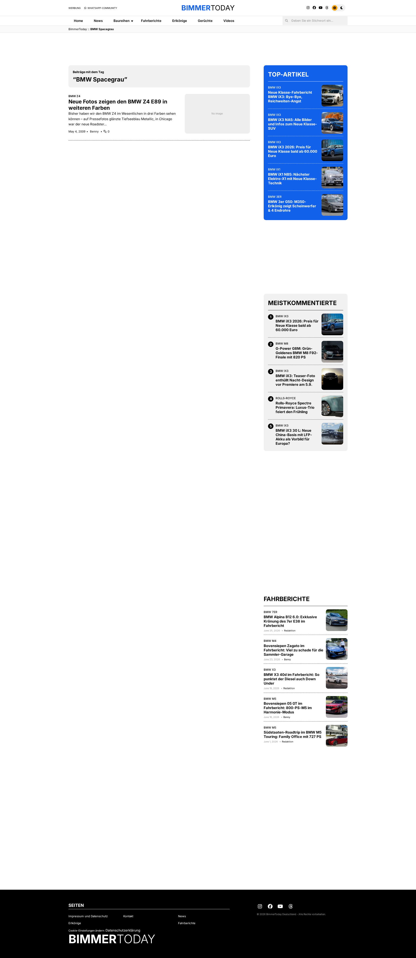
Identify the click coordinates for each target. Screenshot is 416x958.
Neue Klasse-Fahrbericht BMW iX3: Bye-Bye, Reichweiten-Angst (290, 96)
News (98, 21)
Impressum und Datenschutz (88, 916)
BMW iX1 (274, 169)
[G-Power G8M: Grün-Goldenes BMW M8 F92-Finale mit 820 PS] (332, 352)
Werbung (74, 8)
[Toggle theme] (338, 7)
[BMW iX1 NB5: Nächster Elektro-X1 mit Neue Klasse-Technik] (332, 177)
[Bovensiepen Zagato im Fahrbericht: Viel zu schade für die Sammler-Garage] (337, 649)
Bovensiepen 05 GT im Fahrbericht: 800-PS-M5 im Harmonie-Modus (288, 707)
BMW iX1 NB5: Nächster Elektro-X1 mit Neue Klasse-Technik (292, 178)
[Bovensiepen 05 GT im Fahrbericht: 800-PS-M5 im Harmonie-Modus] (337, 707)
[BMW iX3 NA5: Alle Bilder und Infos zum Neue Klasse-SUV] (332, 123)
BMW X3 (270, 669)
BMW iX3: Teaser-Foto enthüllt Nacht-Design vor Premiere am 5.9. (295, 380)
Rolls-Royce (286, 398)
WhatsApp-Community (102, 8)
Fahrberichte (151, 21)
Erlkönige (179, 21)
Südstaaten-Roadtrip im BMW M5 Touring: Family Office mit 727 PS (293, 734)
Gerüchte (205, 21)
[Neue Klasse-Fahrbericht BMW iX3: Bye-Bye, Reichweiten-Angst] (332, 95)
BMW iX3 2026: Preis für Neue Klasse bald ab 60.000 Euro (292, 151)
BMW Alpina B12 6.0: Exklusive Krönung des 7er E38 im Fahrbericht (290, 621)
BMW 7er (270, 612)
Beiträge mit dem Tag (88, 72)
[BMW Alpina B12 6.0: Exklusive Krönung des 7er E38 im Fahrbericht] (337, 620)
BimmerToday (77, 29)
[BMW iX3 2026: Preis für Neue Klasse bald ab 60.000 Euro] (332, 150)
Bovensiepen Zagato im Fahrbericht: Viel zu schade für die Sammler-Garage (293, 650)
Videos (228, 21)
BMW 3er (275, 196)
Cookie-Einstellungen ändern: (86, 930)
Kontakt (128, 916)
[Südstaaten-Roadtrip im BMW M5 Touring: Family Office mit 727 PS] (337, 736)
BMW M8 (282, 343)
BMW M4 (270, 640)
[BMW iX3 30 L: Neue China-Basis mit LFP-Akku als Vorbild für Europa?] (332, 434)
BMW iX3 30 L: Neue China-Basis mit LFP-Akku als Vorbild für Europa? (294, 437)
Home (78, 21)
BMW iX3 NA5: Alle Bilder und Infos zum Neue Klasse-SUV (292, 124)
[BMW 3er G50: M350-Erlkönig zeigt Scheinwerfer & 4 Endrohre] (332, 205)
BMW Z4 (74, 96)
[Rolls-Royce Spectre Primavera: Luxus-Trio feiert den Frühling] (332, 406)
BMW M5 (270, 698)
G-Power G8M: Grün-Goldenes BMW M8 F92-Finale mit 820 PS (297, 352)
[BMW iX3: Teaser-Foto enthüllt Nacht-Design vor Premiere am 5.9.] (332, 379)
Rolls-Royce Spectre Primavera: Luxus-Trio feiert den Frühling (295, 407)
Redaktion (289, 630)
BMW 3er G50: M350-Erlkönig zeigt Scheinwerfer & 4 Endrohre (292, 206)
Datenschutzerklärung (123, 930)
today (208, 7)
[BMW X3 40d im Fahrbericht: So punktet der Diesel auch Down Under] (337, 678)
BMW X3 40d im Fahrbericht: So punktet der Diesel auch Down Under (291, 678)
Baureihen (122, 21)
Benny (94, 131)
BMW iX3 (274, 87)
